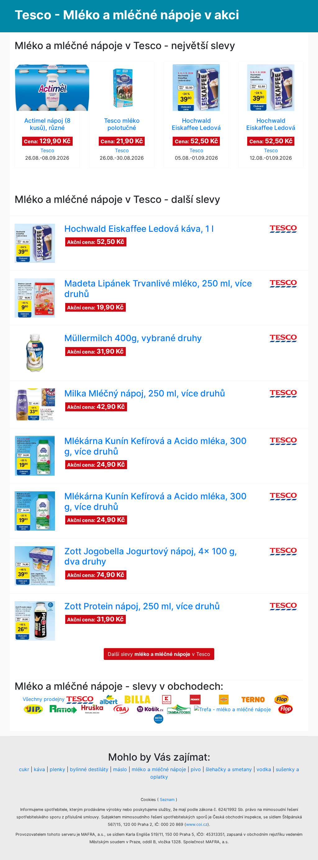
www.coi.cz (196, 824)
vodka (264, 769)
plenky (57, 769)
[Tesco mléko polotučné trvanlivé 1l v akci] (121, 87)
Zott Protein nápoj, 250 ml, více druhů (142, 606)
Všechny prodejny (44, 699)
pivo (196, 769)
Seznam (167, 799)
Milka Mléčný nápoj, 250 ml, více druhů (144, 393)
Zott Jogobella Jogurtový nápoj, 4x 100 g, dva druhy (150, 556)
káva (39, 769)
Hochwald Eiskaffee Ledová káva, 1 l (196, 128)
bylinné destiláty (89, 769)
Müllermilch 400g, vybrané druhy (133, 338)
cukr (24, 769)
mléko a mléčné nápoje (159, 769)
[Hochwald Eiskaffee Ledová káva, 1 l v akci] (196, 87)
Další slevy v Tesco (159, 654)
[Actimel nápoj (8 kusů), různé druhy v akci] (47, 87)
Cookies (149, 799)
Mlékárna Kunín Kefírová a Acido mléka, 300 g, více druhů (155, 446)
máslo (120, 769)
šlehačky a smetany (229, 769)
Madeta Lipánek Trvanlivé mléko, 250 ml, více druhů (158, 288)
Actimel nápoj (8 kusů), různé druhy (47, 128)
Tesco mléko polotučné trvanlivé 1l (122, 128)
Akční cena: (95, 241)
